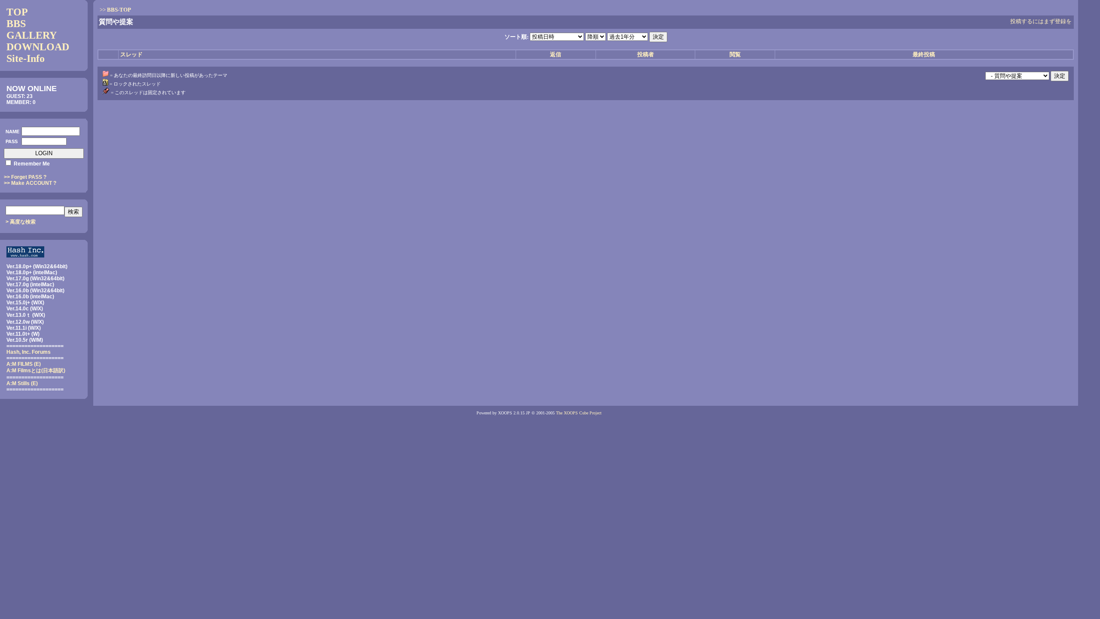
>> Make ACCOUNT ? (30, 183)
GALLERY (31, 35)
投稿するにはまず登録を (1041, 21)
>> (115, 9)
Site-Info (25, 58)
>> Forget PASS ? (25, 177)
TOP (17, 12)
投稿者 (645, 54)
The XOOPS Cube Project (579, 413)
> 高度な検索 (21, 222)
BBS (16, 23)
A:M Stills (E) (22, 383)
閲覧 (735, 54)
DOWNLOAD (37, 46)
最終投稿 (924, 54)
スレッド (131, 54)
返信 (555, 54)
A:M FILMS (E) (23, 364)
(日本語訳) (35, 371)
